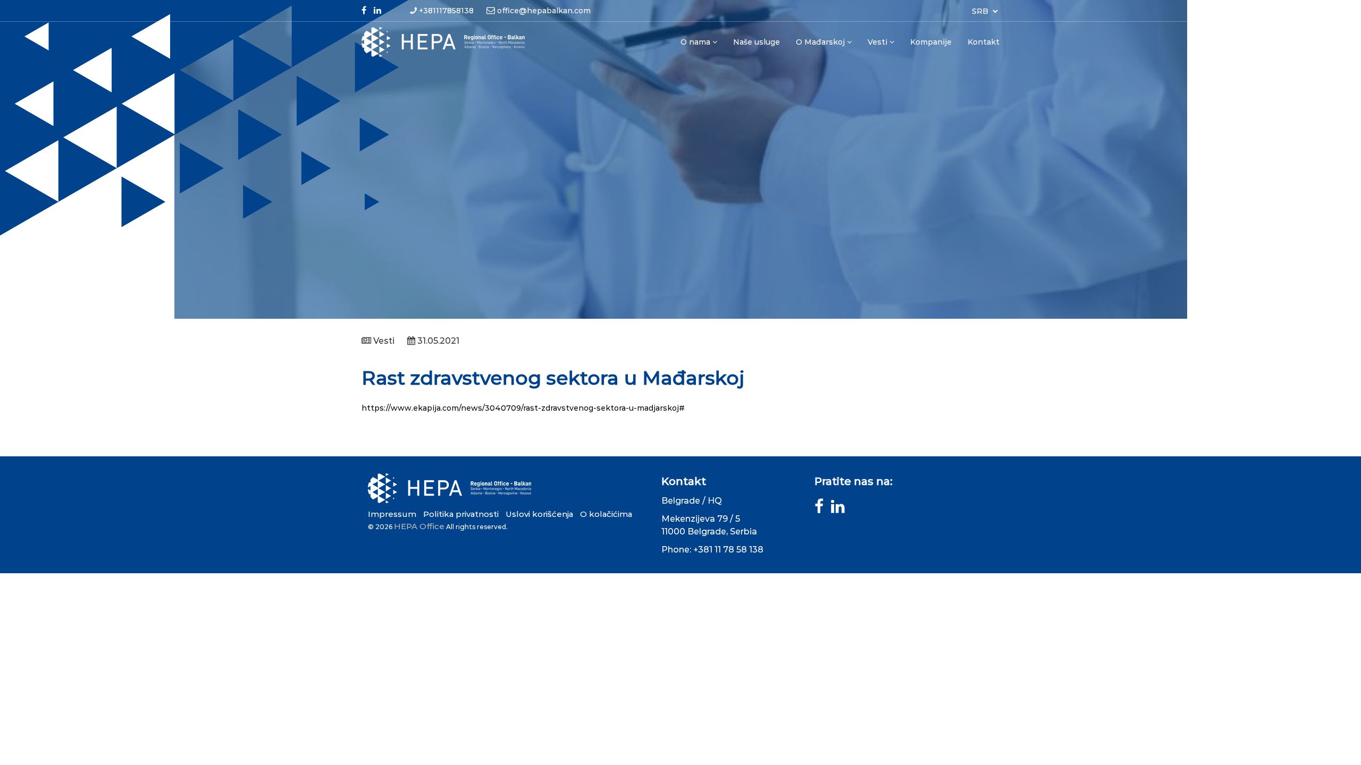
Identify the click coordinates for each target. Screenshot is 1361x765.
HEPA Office (419, 526)
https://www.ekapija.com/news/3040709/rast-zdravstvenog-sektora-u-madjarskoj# (523, 408)
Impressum (392, 514)
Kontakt (983, 42)
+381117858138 (446, 10)
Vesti (877, 42)
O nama (695, 42)
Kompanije (931, 42)
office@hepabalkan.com (544, 10)
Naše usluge (756, 42)
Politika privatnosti (461, 514)
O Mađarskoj (820, 42)
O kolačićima (606, 514)
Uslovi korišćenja (539, 514)
